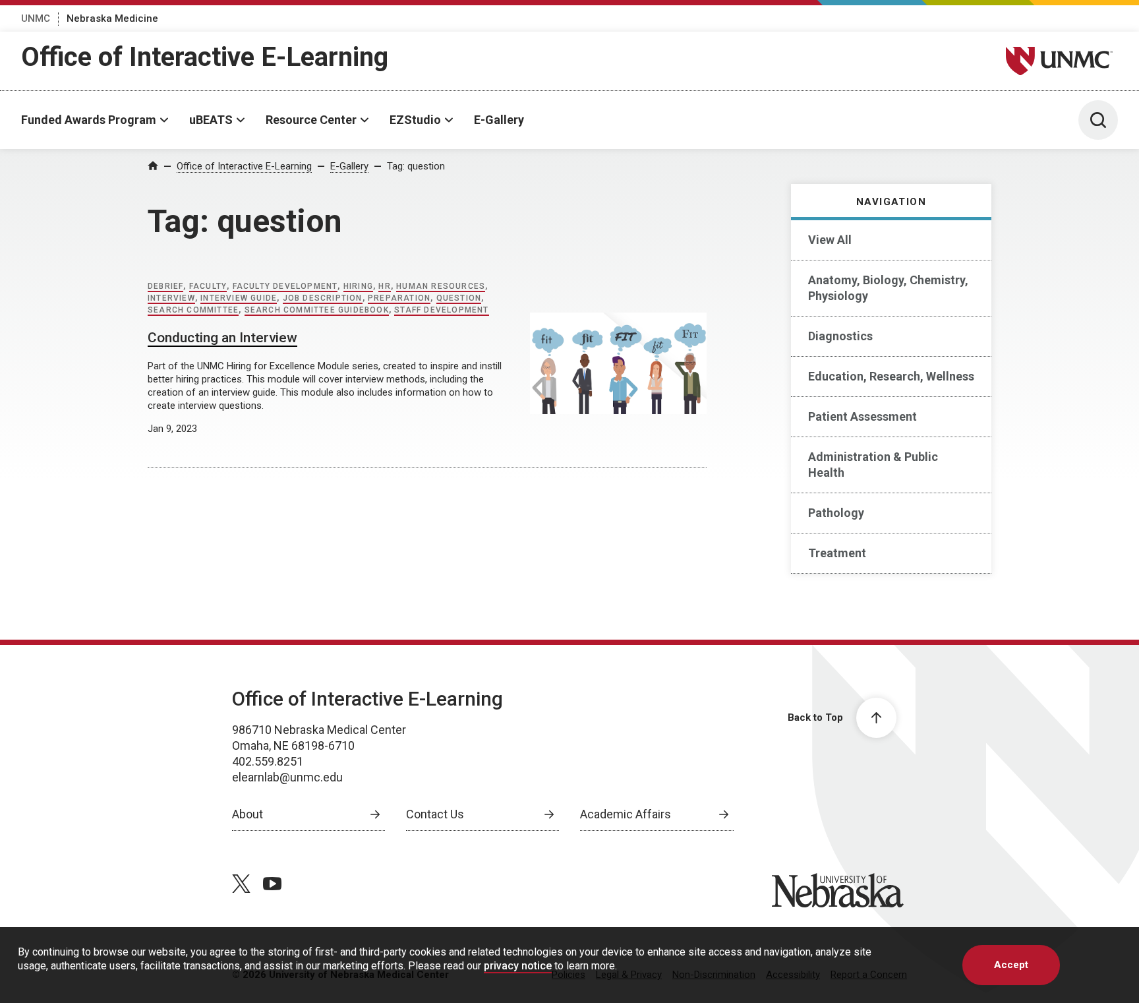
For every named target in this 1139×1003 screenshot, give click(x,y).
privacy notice (518, 965)
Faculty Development (285, 286)
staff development (441, 310)
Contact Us (435, 814)
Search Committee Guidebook (317, 310)
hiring (358, 286)
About (247, 814)
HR (384, 286)
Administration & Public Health (873, 464)
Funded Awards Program (88, 120)
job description (323, 298)
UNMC (35, 18)
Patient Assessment (862, 416)
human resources (440, 286)
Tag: (416, 166)
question (459, 298)
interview (171, 298)
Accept (1011, 965)
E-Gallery (499, 120)
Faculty (208, 286)
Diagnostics (840, 336)
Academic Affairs (625, 814)
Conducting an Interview (222, 338)
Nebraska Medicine (112, 18)
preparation (399, 298)
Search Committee (193, 310)
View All (830, 240)
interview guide (238, 298)
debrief (165, 286)
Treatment (837, 553)
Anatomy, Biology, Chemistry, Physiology (888, 288)
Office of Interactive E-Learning (204, 57)
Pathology (836, 513)
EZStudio (415, 120)
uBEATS (211, 120)
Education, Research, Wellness (891, 376)
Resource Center (311, 120)
